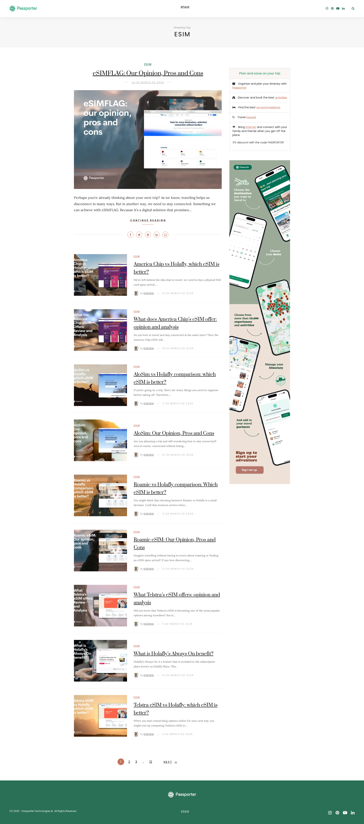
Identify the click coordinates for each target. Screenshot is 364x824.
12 (150, 762)
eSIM (148, 64)
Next (168, 762)
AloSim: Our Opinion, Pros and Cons (174, 433)
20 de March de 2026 (148, 82)
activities (281, 97)
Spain (185, 811)
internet (251, 127)
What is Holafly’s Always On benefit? (173, 654)
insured (251, 117)
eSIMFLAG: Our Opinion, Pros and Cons (148, 73)
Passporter (239, 88)
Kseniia (149, 293)
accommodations (268, 107)
